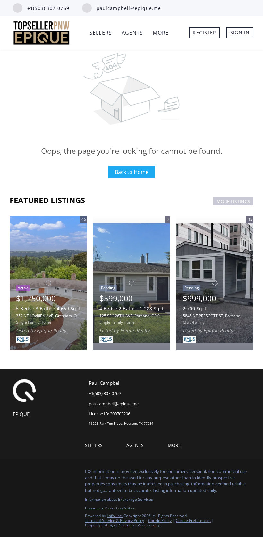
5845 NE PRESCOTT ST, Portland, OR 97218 (221, 315)
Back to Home (131, 172)
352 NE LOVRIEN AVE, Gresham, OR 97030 (53, 315)
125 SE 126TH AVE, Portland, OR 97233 (134, 315)
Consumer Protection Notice (110, 508)
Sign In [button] (240, 32)
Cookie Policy (160, 520)
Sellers (100, 32)
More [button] (160, 32)
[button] (95, 446)
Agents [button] (132, 32)
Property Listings (100, 525)
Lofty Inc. (115, 515)
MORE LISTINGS (233, 201)
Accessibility (149, 525)
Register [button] (204, 32)
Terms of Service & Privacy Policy (114, 520)
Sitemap (126, 525)
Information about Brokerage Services (119, 499)
